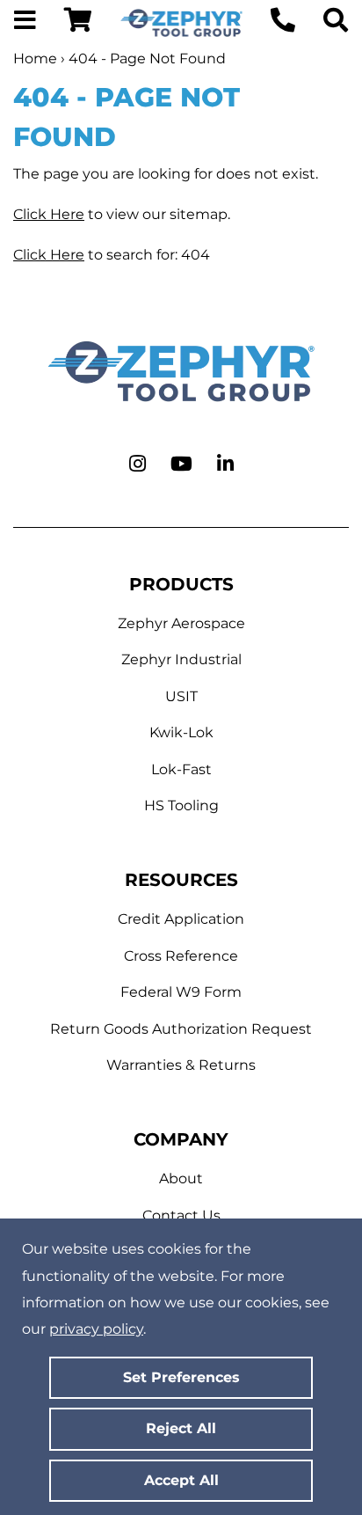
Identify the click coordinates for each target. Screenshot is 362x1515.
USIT (181, 696)
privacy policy (96, 1329)
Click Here (48, 214)
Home (35, 58)
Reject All (181, 1428)
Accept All (181, 1480)
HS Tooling (181, 805)
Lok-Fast (181, 769)
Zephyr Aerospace (181, 623)
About (181, 1178)
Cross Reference (181, 956)
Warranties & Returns (181, 1065)
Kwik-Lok (181, 732)
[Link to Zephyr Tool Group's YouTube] (181, 464)
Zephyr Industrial (181, 659)
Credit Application (181, 919)
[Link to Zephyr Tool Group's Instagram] (137, 464)
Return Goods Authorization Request (181, 1029)
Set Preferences (181, 1377)
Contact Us (181, 1215)
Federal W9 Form (181, 992)
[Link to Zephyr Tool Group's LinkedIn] (225, 464)
